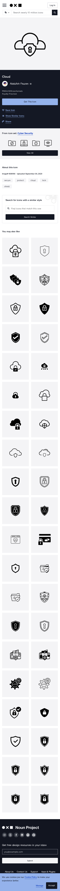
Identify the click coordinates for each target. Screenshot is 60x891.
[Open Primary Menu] (4, 5)
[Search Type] (7, 12)
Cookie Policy (31, 877)
